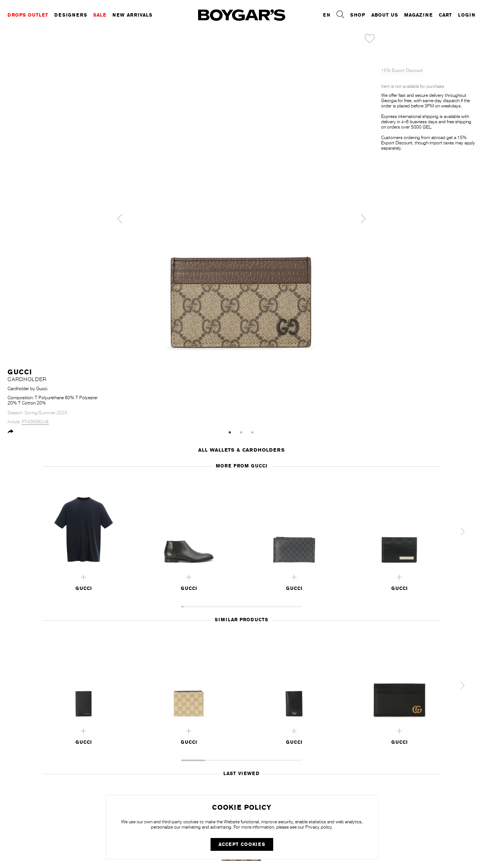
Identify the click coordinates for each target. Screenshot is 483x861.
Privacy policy (318, 827)
